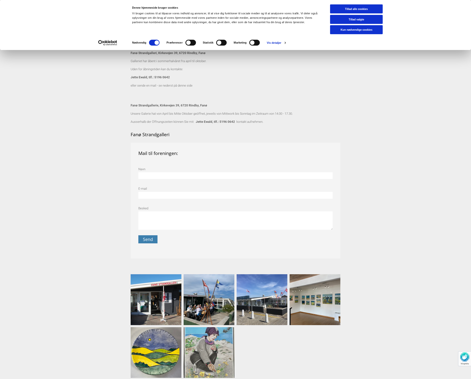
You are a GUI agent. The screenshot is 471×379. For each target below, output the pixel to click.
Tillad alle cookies (356, 8)
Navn (141, 169)
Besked (143, 208)
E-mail (142, 188)
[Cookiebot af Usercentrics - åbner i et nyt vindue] (108, 43)
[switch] (190, 43)
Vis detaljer (274, 42)
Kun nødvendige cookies (356, 29)
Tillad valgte (356, 19)
